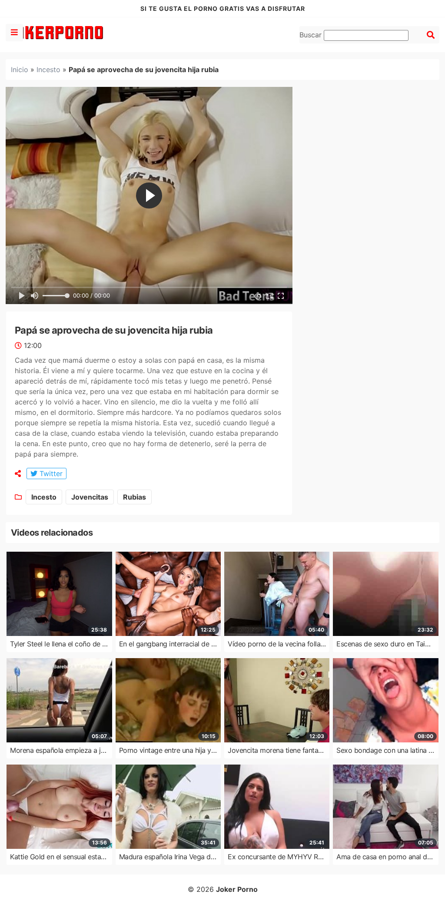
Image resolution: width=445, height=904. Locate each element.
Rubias (134, 497)
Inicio (19, 69)
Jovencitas (89, 497)
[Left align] (14, 32)
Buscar (311, 34)
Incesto (48, 69)
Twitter (50, 473)
